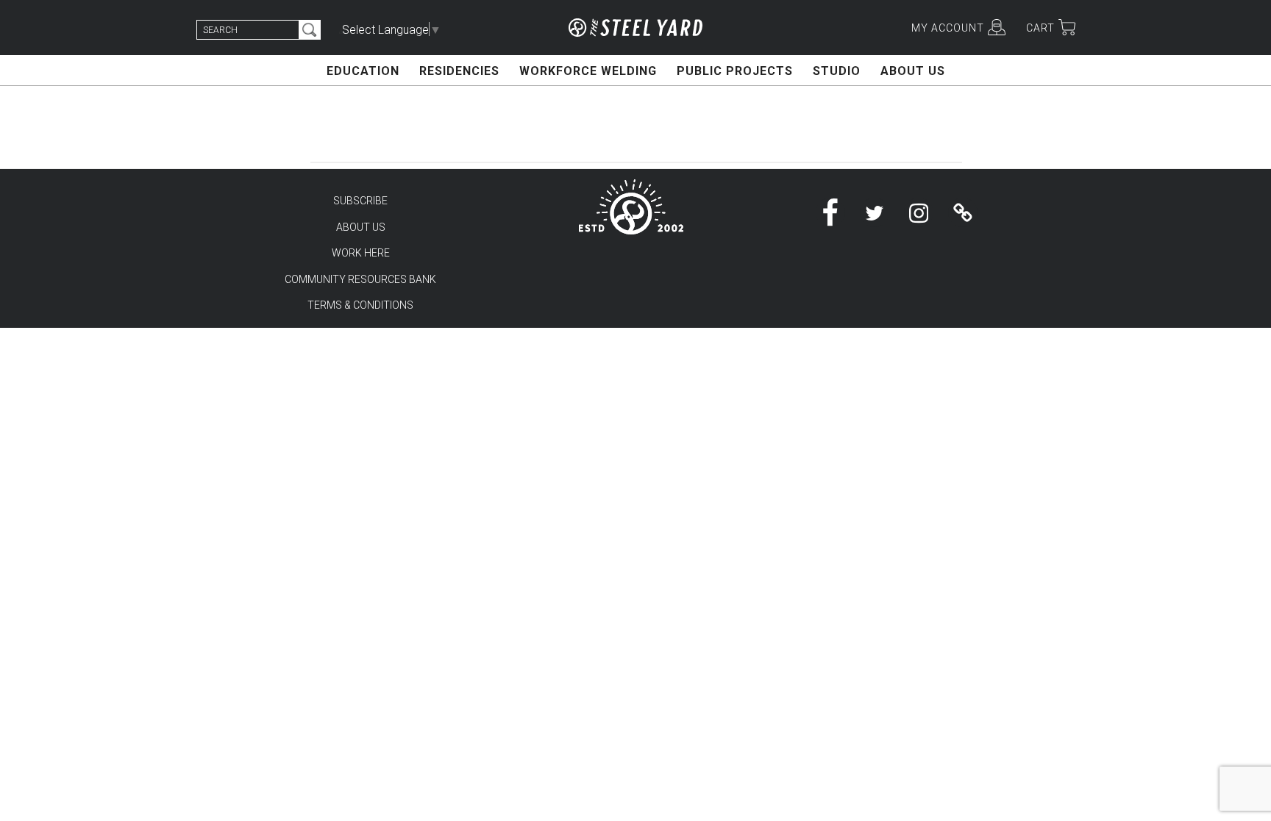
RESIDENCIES (459, 71)
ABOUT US (912, 71)
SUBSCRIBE (360, 201)
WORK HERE (361, 253)
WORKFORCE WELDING (588, 71)
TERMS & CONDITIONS (360, 305)
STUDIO (837, 71)
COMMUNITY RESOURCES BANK (360, 279)
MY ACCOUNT (947, 28)
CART (1040, 28)
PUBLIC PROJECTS (735, 71)
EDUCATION (363, 71)
